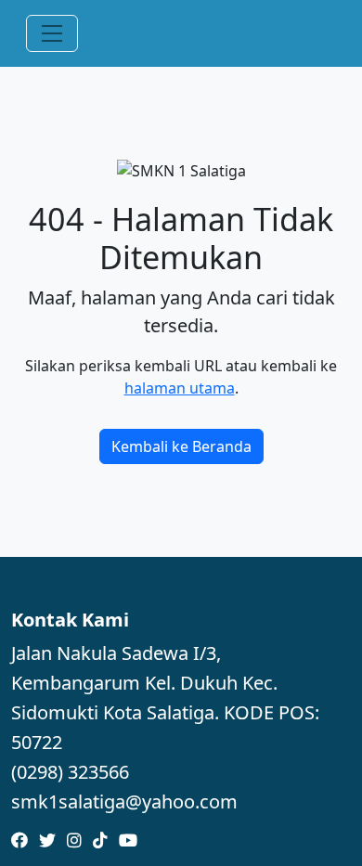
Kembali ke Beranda (181, 446)
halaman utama (179, 388)
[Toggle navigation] (52, 33)
